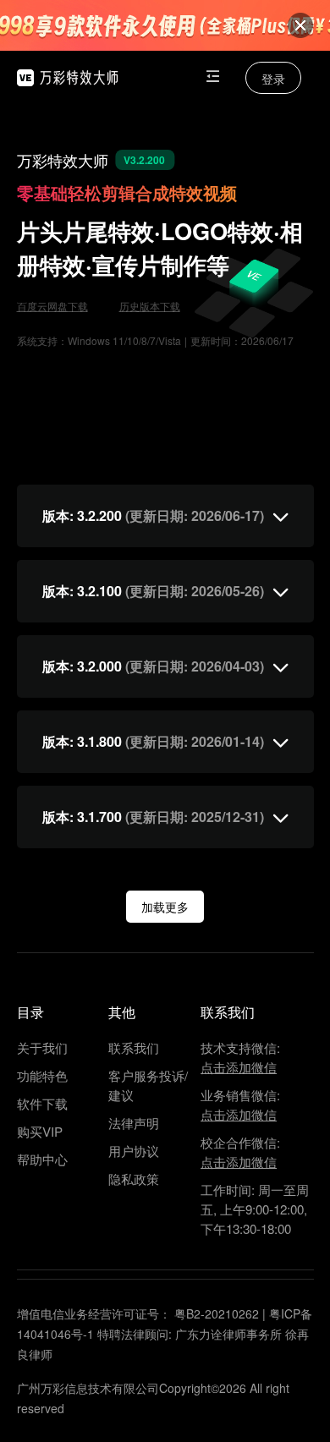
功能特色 (42, 1075)
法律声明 (133, 1123)
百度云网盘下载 (52, 306)
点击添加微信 (239, 1067)
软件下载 (42, 1103)
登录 (273, 78)
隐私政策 (133, 1178)
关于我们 (42, 1047)
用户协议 (133, 1151)
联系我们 (133, 1047)
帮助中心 (42, 1159)
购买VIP (40, 1131)
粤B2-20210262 (216, 1313)
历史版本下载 (149, 306)
